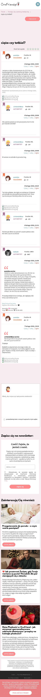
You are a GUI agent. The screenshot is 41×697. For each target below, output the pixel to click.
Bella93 (16, 252)
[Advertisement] (20, 31)
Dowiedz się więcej (30, 688)
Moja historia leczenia (9, 303)
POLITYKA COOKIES (13, 678)
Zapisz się (20, 487)
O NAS (13, 674)
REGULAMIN (27, 678)
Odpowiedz (32, 19)
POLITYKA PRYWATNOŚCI (23, 674)
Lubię (31, 66)
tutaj (5, 481)
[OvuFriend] (10, 5)
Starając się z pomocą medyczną (18, 12)
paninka (16, 55)
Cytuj (25, 66)
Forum (3, 12)
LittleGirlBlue (18, 107)
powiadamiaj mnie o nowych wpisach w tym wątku (21, 419)
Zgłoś (37, 66)
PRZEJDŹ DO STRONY (20, 693)
